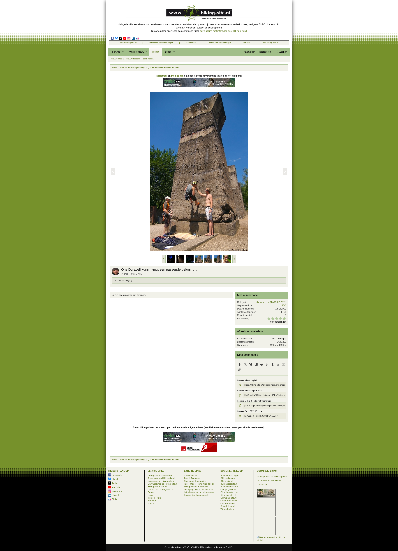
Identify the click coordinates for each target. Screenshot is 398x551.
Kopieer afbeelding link (247, 380)
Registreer (161, 75)
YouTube (116, 487)
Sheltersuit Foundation (195, 481)
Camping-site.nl (228, 489)
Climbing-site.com (229, 492)
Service (246, 43)
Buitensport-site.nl (229, 486)
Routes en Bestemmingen (219, 43)
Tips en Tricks (154, 498)
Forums (116, 51)
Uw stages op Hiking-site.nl (161, 481)
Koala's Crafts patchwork (196, 495)
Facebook (112, 38)
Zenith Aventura (192, 478)
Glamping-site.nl (228, 498)
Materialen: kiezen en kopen (161, 43)
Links (150, 495)
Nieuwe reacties (133, 59)
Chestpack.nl (190, 475)
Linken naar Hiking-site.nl (160, 489)
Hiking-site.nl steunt (157, 486)
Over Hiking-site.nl (270, 43)
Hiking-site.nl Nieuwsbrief (160, 475)
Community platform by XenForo (190, 547)
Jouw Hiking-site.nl (128, 43)
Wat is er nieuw (136, 51)
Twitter (120, 38)
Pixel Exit (230, 547)
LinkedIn (133, 38)
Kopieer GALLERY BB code (249, 411)
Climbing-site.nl (228, 495)
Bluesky (116, 38)
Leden (168, 51)
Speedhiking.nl (227, 506)
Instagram (128, 38)
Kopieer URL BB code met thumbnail (253, 401)
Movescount (124, 38)
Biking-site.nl (226, 481)
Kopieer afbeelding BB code (249, 390)
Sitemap (152, 500)
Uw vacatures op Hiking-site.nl (162, 484)
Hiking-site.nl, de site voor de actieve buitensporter (199, 12)
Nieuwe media (117, 59)
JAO (126, 274)
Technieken (190, 43)
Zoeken (151, 503)
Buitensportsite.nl (228, 484)
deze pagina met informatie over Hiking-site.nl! (223, 31)
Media (155, 51)
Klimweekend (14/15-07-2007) (271, 302)
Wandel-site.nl (227, 509)
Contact (151, 492)
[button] (123, 52)
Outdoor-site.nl (227, 503)
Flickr (137, 38)
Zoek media (148, 59)
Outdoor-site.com (229, 500)
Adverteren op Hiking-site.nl (161, 478)
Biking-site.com (227, 478)
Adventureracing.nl (229, 475)
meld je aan (177, 75)
